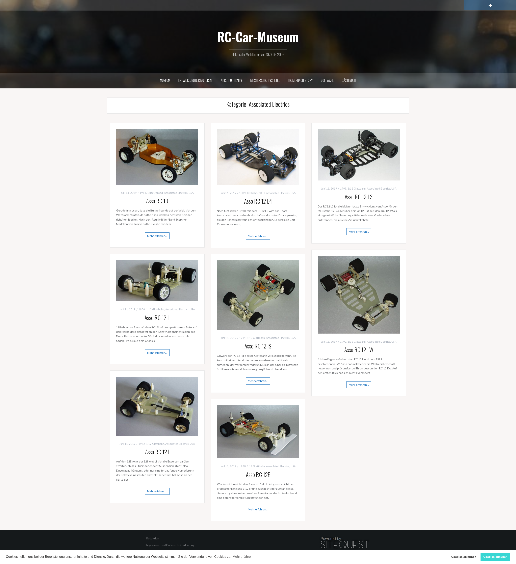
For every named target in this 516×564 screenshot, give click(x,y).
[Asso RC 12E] (258, 431)
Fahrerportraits (231, 80)
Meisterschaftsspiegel (265, 80)
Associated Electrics (175, 192)
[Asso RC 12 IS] (258, 294)
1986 (141, 309)
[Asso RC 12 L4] (258, 156)
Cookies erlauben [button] (495, 556)
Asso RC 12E (258, 474)
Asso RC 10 (157, 201)
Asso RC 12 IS (257, 346)
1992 (343, 341)
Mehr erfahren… (157, 235)
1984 (143, 192)
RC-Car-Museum (258, 36)
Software (327, 80)
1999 (343, 188)
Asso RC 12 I (157, 452)
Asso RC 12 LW (358, 349)
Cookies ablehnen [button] (463, 556)
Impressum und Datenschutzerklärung (170, 545)
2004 (261, 193)
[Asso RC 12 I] (157, 405)
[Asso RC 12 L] (157, 280)
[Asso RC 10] (157, 156)
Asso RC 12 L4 (258, 201)
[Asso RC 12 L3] (359, 154)
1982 (141, 443)
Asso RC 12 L (157, 317)
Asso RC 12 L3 (359, 197)
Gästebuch (349, 80)
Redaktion (152, 538)
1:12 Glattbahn (248, 193)
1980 (242, 466)
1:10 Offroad (155, 192)
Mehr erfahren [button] (243, 556)
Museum (165, 80)
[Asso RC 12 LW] (359, 294)
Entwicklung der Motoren (195, 80)
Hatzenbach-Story (300, 80)
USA (191, 192)
